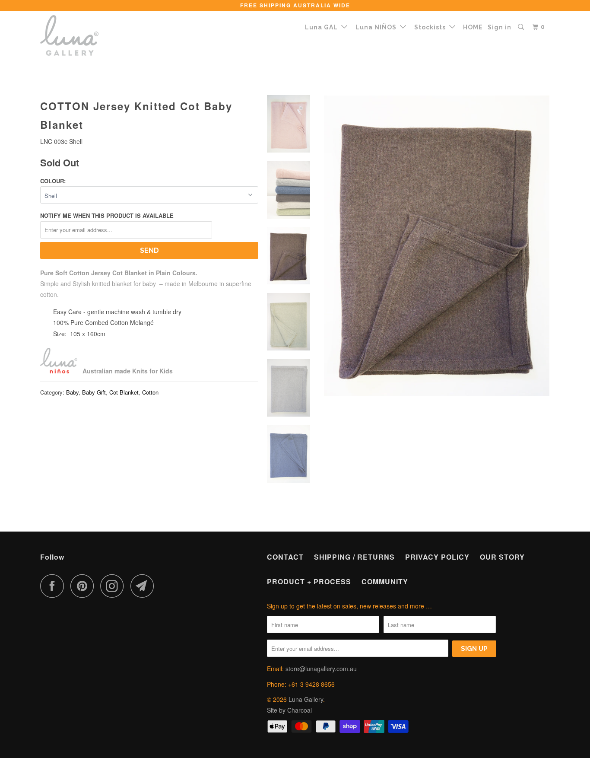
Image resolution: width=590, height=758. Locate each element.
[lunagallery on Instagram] (114, 586)
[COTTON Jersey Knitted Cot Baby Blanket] (437, 246)
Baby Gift (94, 392)
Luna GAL (323, 27)
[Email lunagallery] (144, 586)
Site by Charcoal (289, 710)
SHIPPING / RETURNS (354, 557)
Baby (72, 392)
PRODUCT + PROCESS (309, 581)
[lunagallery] (84, 35)
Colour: (53, 181)
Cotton (150, 392)
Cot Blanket (124, 392)
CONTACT (285, 557)
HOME (473, 27)
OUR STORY (502, 557)
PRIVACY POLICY (437, 557)
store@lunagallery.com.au (321, 668)
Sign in (499, 27)
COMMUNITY (385, 581)
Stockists (431, 27)
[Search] (521, 27)
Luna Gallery (306, 699)
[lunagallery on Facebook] (54, 586)
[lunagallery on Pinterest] (84, 586)
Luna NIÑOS (377, 27)
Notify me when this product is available (107, 215)
